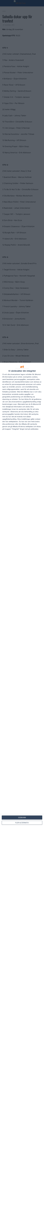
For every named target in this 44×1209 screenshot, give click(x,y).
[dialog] (22, 786)
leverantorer (15, 374)
